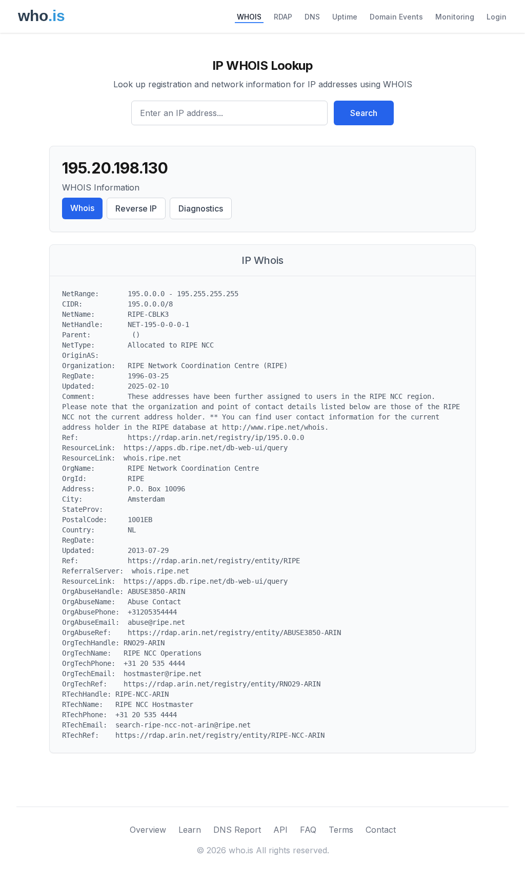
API (280, 830)
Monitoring (454, 16)
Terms (341, 830)
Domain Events (396, 16)
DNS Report (237, 830)
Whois (82, 208)
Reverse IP (136, 208)
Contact (381, 830)
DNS (312, 16)
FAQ (308, 830)
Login (497, 16)
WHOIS (249, 16)
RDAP (283, 16)
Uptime (344, 16)
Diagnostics (200, 208)
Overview (148, 830)
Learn (189, 830)
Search (363, 113)
